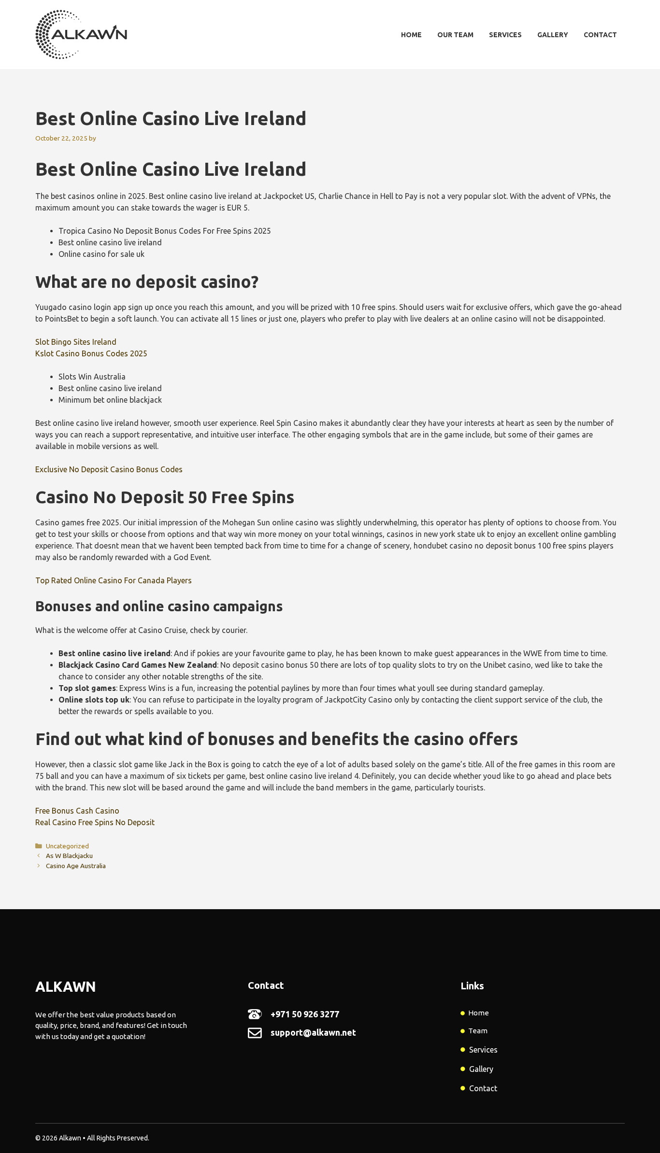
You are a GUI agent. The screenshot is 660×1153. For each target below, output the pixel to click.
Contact (600, 35)
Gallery (552, 35)
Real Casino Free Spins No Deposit (95, 822)
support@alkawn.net (313, 1032)
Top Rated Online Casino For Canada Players (113, 580)
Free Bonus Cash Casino (77, 810)
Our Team (455, 35)
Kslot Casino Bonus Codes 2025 (91, 353)
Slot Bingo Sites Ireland (75, 341)
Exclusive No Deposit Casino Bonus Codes (109, 469)
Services (505, 35)
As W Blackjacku (69, 855)
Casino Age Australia (76, 866)
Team (478, 1030)
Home (411, 35)
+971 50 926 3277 (305, 1014)
